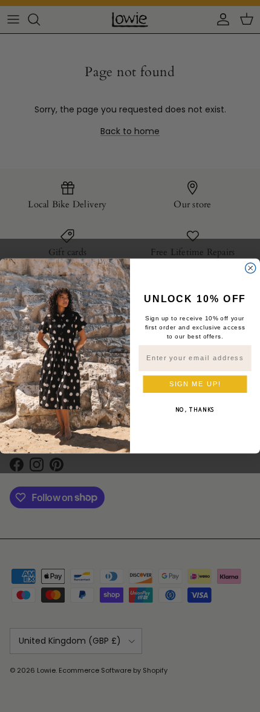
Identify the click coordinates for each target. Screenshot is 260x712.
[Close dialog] (250, 268)
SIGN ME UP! (195, 383)
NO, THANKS (195, 409)
